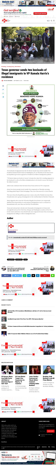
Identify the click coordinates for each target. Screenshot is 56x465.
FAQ (49, 446)
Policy (53, 446)
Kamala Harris (19, 259)
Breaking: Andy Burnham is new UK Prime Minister (48, 378)
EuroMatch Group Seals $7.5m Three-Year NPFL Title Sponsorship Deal (25, 319)
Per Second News (8, 80)
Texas (25, 259)
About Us (38, 447)
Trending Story (10, 66)
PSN (3, 448)
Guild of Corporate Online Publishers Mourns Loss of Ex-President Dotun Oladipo (28, 333)
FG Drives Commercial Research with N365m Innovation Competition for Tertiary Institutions (30, 326)
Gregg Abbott (11, 259)
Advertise (44, 446)
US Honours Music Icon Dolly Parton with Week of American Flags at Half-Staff (7, 380)
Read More (4, 442)
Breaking (3, 66)
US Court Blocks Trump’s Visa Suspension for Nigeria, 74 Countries (20, 380)
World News (18, 66)
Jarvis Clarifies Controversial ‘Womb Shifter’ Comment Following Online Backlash (34, 381)
